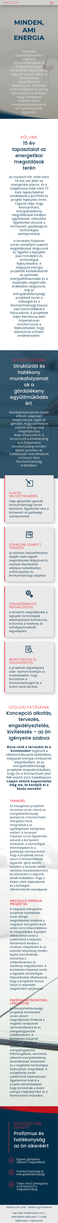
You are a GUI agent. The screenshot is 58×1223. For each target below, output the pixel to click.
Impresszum (36, 1220)
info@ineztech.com (34, 1212)
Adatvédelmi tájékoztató (24, 1216)
